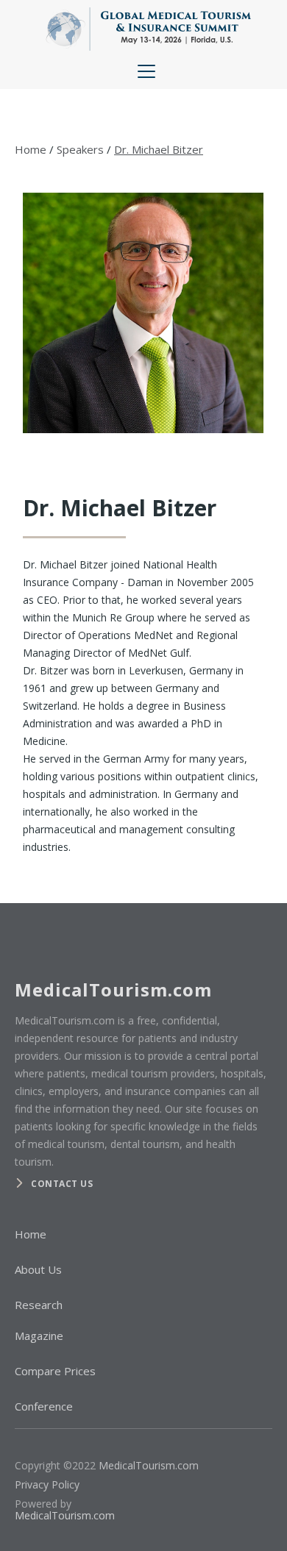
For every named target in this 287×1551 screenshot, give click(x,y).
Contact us (62, 1183)
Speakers (80, 149)
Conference (44, 1406)
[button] (143, 71)
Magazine (39, 1335)
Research (39, 1304)
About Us (38, 1269)
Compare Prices (55, 1370)
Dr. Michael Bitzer (158, 149)
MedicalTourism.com (149, 1465)
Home (30, 149)
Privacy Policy (47, 1484)
